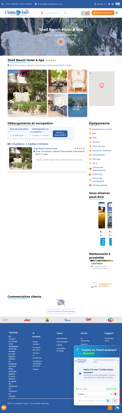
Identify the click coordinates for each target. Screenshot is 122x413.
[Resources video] (61, 42)
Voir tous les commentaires (61, 311)
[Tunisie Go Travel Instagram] (112, 4)
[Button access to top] (110, 407)
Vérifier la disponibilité (60, 134)
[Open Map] (85, 13)
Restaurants (62, 338)
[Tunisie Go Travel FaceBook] (109, 4)
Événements (62, 342)
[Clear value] (26, 135)
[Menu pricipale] (116, 13)
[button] (102, 86)
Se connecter (85, 339)
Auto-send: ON (111, 389)
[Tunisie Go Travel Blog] (117, 4)
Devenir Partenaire (103, 13)
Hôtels (48, 35)
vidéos (35, 369)
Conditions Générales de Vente (37, 363)
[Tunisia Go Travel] (13, 332)
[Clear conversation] (115, 394)
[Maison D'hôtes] (42, 12)
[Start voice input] (107, 400)
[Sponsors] (3, 407)
